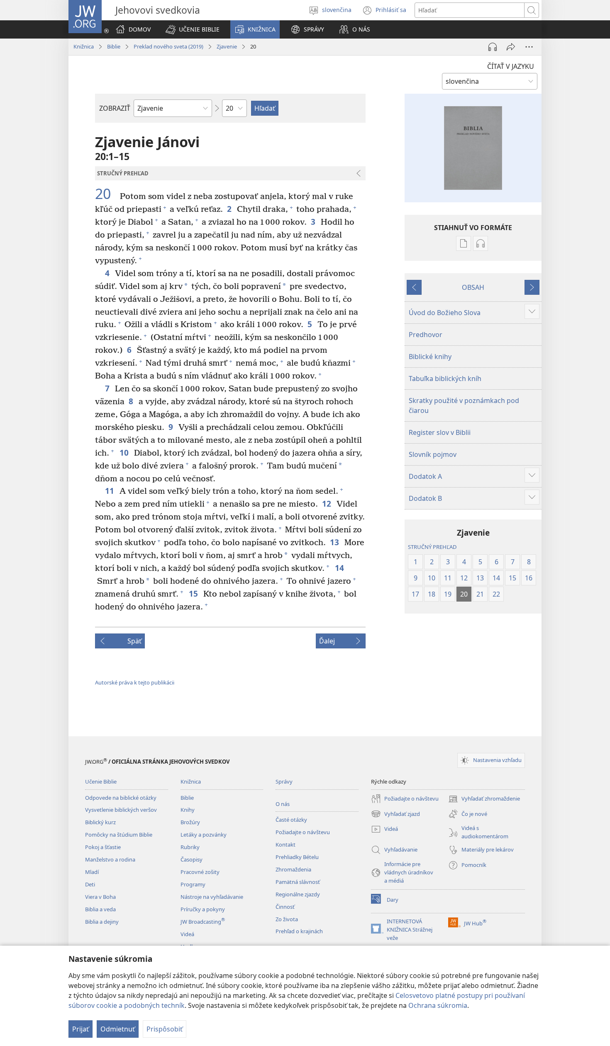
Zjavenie (227, 46)
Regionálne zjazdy (298, 894)
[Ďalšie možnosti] (529, 47)
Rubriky (190, 847)
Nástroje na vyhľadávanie (212, 896)
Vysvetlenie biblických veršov (121, 809)
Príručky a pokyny (203, 909)
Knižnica (83, 46)
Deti (90, 884)
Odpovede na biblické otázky (120, 797)
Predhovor (425, 334)
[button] (192, 29)
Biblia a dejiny (102, 921)
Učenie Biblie (101, 781)
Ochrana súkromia (437, 1005)
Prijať (80, 1029)
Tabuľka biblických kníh (445, 378)
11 (110, 491)
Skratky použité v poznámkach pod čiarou (464, 405)
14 (340, 568)
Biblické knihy (430, 356)
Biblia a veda (100, 909)
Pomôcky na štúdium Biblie (118, 834)
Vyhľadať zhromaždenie (484, 799)
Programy (193, 884)
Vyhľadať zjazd (395, 814)
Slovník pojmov (432, 454)
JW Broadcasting (203, 921)
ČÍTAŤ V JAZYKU (510, 66)
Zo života (287, 919)
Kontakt (285, 844)
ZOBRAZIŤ (114, 108)
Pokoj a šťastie (103, 847)
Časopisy (192, 859)
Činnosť (285, 906)
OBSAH (473, 287)
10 (125, 452)
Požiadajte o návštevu (303, 832)
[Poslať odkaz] (510, 47)
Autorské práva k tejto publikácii (134, 682)
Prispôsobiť (164, 1029)
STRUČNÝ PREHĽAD (432, 547)
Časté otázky (291, 819)
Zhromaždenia (293, 869)
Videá (187, 934)
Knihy (188, 809)
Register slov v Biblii (440, 432)
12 (327, 503)
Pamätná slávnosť (298, 882)
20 (106, 194)
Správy (284, 781)
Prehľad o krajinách (299, 931)
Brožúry (190, 822)
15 (194, 593)
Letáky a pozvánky (204, 834)
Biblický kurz (100, 822)
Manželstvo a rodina (110, 859)
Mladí (92, 872)
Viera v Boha (100, 896)
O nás (283, 804)
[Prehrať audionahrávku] (492, 47)
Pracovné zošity (200, 872)
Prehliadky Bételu (297, 857)
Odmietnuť (117, 1029)
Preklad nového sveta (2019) (168, 46)
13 (335, 542)
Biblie (113, 46)
